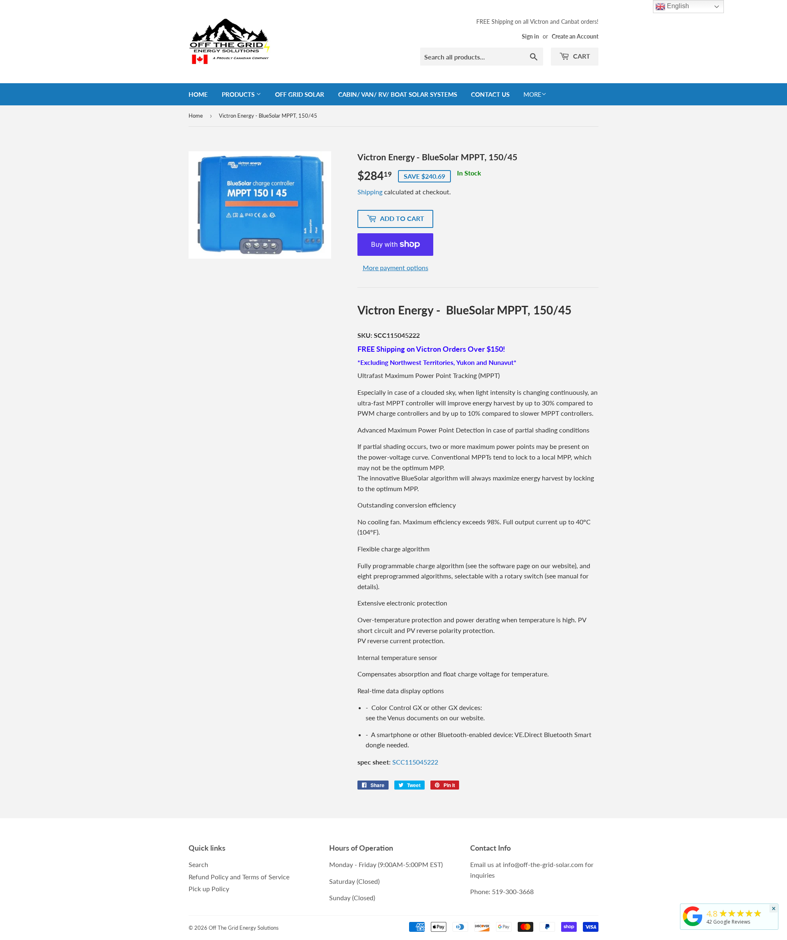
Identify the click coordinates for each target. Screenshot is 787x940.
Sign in (530, 36)
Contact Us (490, 94)
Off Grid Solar (299, 94)
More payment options (395, 267)
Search (198, 864)
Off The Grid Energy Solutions (244, 927)
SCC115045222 (415, 762)
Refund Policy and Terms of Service (239, 877)
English (677, 5)
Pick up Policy (209, 888)
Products (239, 94)
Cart (580, 56)
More (532, 94)
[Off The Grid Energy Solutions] (693, 926)
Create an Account (575, 36)
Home (198, 94)
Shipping (369, 192)
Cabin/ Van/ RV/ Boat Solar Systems (397, 94)
